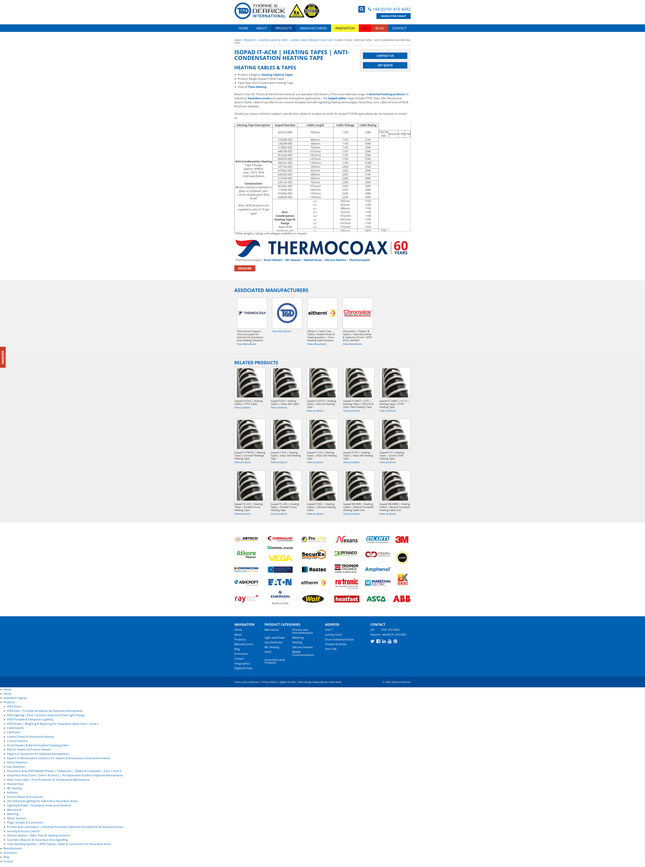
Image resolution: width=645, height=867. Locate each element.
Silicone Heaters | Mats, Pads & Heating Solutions (38, 835)
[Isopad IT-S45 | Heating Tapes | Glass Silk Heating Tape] (286, 434)
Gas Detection (274, 642)
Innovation (345, 28)
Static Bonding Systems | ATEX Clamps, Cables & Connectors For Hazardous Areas (59, 844)
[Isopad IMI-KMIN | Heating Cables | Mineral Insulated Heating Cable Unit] (395, 486)
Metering (298, 637)
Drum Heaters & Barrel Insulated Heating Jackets (38, 745)
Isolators (12, 792)
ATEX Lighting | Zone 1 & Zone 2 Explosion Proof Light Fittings (46, 715)
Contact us (385, 56)
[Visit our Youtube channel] (390, 641)
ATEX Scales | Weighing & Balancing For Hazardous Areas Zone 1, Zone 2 (53, 724)
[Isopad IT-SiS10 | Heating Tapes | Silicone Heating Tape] (322, 382)
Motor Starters (16, 818)
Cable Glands (15, 728)
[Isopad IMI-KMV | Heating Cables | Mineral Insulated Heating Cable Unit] (358, 486)
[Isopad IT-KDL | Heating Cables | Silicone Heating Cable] (322, 486)
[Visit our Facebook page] (378, 641)
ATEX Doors (14, 706)
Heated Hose (15, 784)
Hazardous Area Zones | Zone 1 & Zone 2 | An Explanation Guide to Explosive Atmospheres (65, 775)
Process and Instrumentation (302, 631)
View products (242, 407)
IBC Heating (272, 647)
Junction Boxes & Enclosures (25, 797)
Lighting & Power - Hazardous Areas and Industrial (39, 805)
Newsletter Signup (393, 16)
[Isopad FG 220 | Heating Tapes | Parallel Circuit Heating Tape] (250, 486)
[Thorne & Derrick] (277, 11)
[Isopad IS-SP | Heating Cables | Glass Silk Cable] (286, 382)
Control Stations (17, 741)
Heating (297, 642)
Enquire (245, 268)
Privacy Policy (269, 682)
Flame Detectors (17, 762)
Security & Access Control (23, 831)
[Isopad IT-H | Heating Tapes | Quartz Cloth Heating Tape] (395, 434)
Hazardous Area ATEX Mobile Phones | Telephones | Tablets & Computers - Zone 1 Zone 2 (64, 771)
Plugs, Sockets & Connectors (25, 822)
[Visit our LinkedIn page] (384, 641)
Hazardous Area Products (275, 661)
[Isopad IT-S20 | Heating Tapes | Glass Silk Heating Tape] (322, 434)
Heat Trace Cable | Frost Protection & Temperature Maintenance (48, 780)
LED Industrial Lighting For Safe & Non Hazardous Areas (42, 801)
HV (365, 28)
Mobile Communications (303, 653)
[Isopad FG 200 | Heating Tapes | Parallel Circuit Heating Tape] (286, 486)
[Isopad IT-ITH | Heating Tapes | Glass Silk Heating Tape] (358, 434)
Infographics (242, 663)
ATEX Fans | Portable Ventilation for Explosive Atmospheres (45, 711)
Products (283, 28)
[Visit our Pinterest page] (395, 641)
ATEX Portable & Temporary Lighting (30, 719)
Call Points (13, 732)
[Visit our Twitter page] (372, 641)
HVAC (268, 652)
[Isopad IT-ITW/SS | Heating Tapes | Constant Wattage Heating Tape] (250, 434)
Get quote (385, 65)
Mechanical (272, 630)
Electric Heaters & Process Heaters (29, 749)
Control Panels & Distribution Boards (30, 737)
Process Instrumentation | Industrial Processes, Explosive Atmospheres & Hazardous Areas (65, 827)
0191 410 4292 (390, 630)
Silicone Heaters (302, 647)
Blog (379, 28)
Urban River (335, 682)
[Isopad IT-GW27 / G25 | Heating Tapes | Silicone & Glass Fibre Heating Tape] (358, 382)
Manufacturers (313, 28)
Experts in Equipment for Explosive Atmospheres (38, 754)
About (261, 28)
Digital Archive (243, 668)
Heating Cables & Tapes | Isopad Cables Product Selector (295, 40)
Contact (399, 28)
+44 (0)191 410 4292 (391, 9)
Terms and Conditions (246, 682)
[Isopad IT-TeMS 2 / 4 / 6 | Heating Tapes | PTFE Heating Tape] (395, 382)
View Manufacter (246, 344)
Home (243, 28)
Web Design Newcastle (311, 682)
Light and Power (275, 637)
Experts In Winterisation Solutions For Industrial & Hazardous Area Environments (58, 758)
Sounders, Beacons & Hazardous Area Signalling (37, 840)
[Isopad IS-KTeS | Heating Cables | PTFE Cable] (250, 382)
